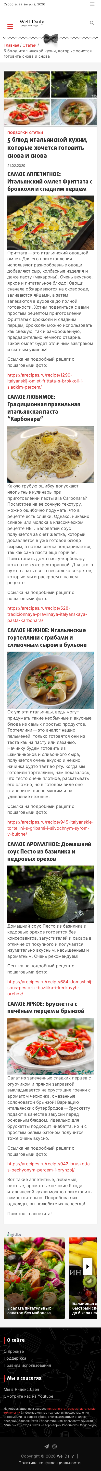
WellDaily (65, 1456)
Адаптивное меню (92, 4)
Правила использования (27, 1365)
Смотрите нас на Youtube (28, 1396)
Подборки (17, 133)
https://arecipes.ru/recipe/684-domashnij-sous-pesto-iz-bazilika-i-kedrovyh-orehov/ (50, 987)
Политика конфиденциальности (50, 1462)
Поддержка (15, 1358)
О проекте (14, 1351)
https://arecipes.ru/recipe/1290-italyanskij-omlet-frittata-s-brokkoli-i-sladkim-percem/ (45, 381)
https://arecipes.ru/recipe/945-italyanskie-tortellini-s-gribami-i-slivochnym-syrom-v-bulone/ (50, 828)
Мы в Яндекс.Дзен (21, 1389)
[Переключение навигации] (10, 26)
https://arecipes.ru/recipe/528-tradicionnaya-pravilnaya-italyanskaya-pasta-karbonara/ (47, 614)
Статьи (36, 133)
